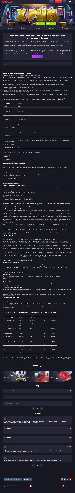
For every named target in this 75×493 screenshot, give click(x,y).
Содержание (26, 474)
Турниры (19, 474)
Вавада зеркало (37, 56)
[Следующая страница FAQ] (41, 408)
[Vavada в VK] (65, 479)
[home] (7, 2)
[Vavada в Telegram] (64, 1)
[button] (73, 15)
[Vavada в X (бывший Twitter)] (67, 479)
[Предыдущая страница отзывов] (33, 465)
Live (9, 474)
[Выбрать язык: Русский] (71, 1)
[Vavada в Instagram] (62, 479)
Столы (13, 474)
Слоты (5, 474)
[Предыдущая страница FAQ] (33, 408)
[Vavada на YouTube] (70, 479)
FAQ (32, 474)
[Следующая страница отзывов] (41, 465)
